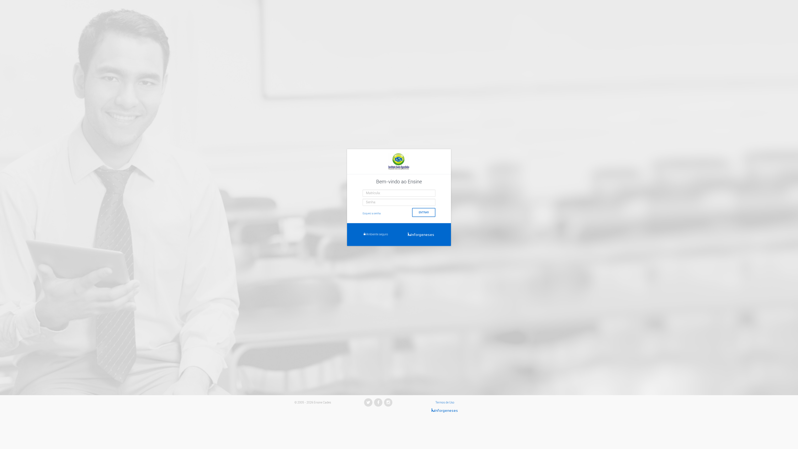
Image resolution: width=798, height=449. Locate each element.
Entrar (424, 212)
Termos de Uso (444, 402)
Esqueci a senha (372, 213)
